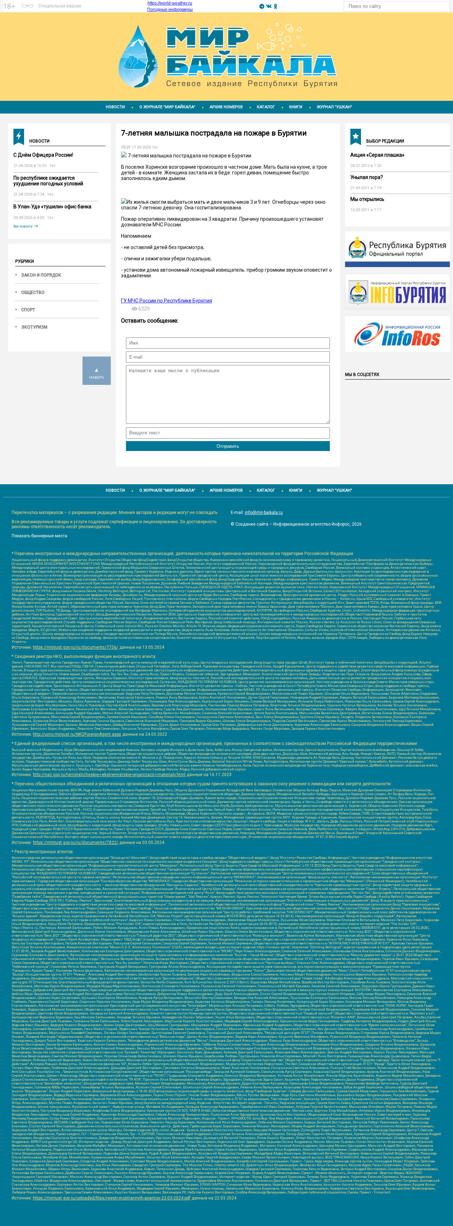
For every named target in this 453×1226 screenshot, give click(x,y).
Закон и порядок (41, 275)
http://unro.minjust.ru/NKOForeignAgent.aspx (77, 734)
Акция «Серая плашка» (377, 155)
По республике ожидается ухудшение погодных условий (48, 180)
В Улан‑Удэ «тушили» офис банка (52, 206)
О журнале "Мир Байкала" (167, 107)
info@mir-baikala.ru (264, 512)
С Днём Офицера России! (43, 155)
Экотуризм (34, 327)
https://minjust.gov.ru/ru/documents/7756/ (75, 647)
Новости (115, 107)
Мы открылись (367, 199)
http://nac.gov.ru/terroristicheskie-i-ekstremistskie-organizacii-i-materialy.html (109, 774)
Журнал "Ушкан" (334, 107)
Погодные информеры (170, 9)
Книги (295, 107)
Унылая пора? (366, 177)
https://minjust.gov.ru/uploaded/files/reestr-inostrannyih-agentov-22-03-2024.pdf (111, 1198)
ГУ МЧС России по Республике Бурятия (166, 300)
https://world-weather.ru (170, 3)
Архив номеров (226, 107)
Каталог (266, 107)
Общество (33, 292)
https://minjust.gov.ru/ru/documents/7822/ (75, 842)
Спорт (28, 309)
